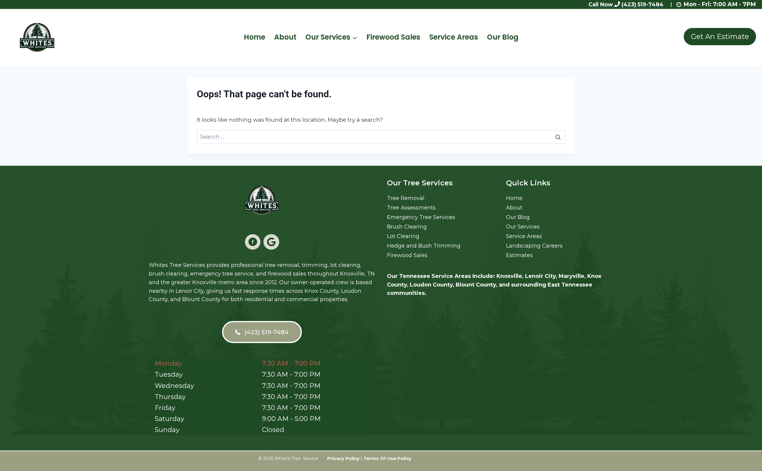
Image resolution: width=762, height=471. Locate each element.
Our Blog (503, 37)
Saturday (169, 419)
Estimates (519, 255)
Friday (165, 408)
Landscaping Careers (534, 245)
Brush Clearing (407, 226)
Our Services (523, 226)
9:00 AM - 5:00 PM (291, 419)
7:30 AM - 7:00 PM (291, 363)
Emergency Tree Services (421, 217)
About (285, 37)
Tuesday (169, 374)
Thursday (170, 397)
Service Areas (453, 37)
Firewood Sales (393, 37)
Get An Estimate (720, 36)
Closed (273, 430)
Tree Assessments (411, 207)
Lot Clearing (403, 236)
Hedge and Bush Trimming (423, 245)
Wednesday (174, 386)
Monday (168, 363)
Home (254, 37)
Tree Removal (405, 198)
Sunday (167, 430)
